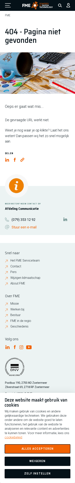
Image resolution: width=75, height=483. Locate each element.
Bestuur (15, 315)
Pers (13, 272)
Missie (14, 303)
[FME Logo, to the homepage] (37, 5)
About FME (17, 283)
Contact (15, 266)
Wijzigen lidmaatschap (25, 278)
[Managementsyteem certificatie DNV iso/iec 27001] (14, 369)
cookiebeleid (13, 437)
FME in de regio (20, 321)
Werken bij (17, 309)
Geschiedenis (19, 326)
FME (7, 15)
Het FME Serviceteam (25, 260)
